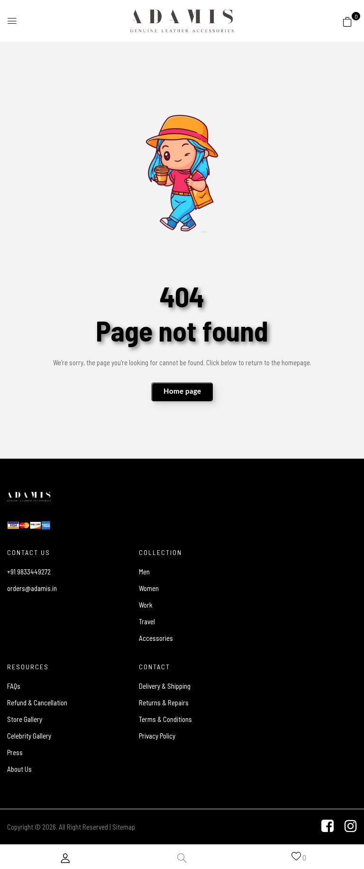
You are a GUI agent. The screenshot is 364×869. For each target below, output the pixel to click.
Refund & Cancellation (37, 702)
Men (144, 571)
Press (15, 752)
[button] (347, 21)
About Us (19, 769)
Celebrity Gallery (29, 735)
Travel (147, 621)
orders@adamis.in (32, 588)
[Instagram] (351, 826)
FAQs (13, 686)
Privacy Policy (157, 735)
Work (146, 605)
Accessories (156, 638)
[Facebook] (327, 826)
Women (149, 588)
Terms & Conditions (165, 719)
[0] (347, 20)
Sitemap (123, 827)
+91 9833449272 (29, 571)
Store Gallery (24, 719)
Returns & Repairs (164, 702)
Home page (182, 391)
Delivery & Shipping (165, 686)
